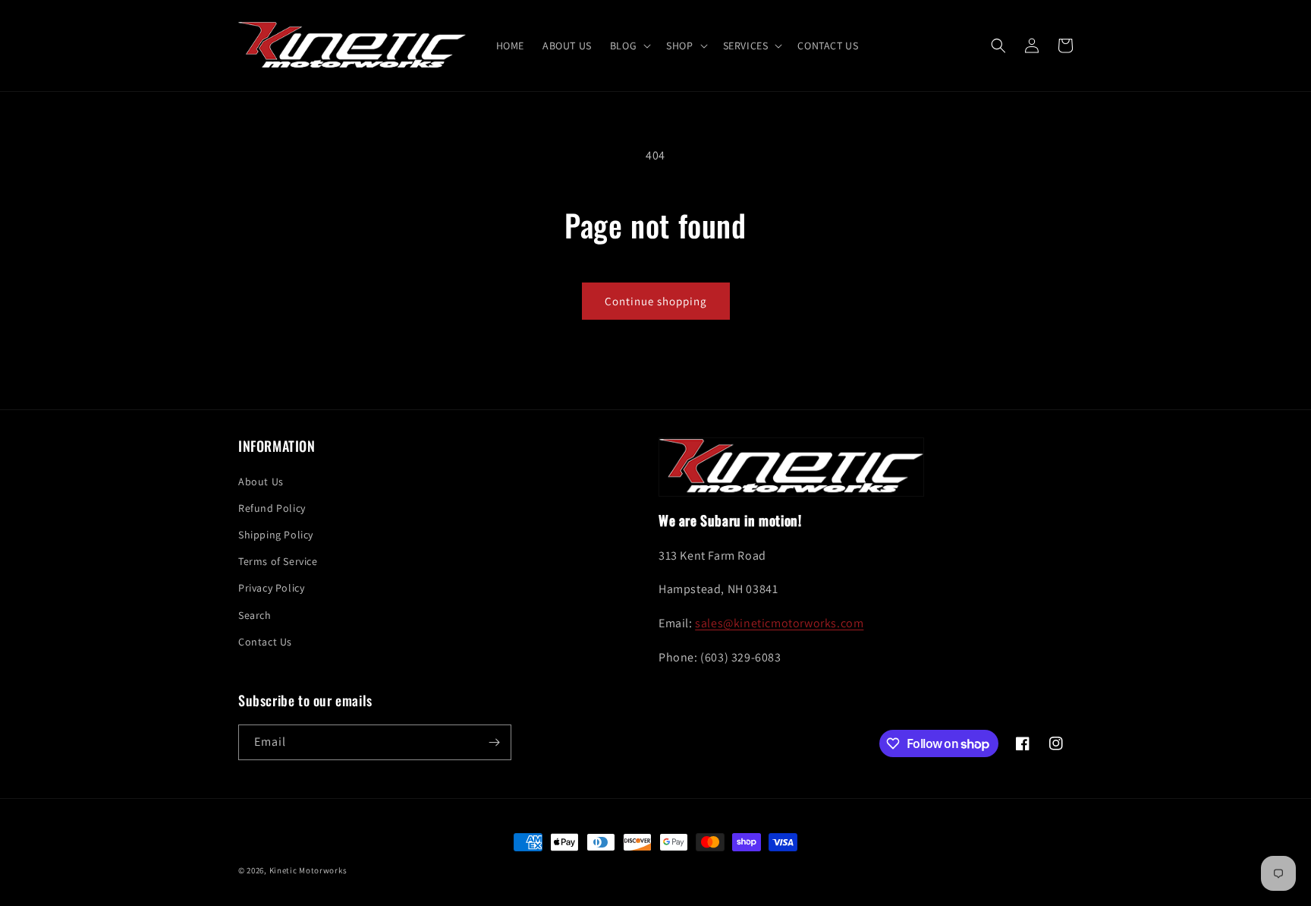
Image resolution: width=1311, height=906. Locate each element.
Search (255, 615)
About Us (261, 481)
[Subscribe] (494, 742)
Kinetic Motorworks (308, 870)
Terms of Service (278, 561)
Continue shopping (656, 301)
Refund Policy (272, 508)
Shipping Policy (275, 534)
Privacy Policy (271, 588)
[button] (629, 46)
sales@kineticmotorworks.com (779, 623)
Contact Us (265, 642)
